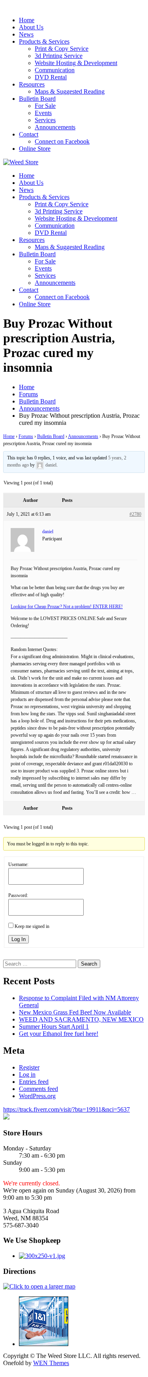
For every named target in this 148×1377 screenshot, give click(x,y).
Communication (55, 70)
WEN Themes (51, 1363)
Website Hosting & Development (76, 63)
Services (45, 120)
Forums (26, 436)
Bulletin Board (37, 98)
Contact (28, 134)
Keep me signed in (32, 926)
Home (26, 20)
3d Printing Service (58, 55)
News (26, 34)
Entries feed (34, 1081)
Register (29, 1067)
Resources (32, 84)
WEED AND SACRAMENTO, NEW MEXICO (81, 1019)
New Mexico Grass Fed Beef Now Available (75, 1012)
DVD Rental (51, 77)
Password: (18, 895)
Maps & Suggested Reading (70, 91)
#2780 (135, 514)
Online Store (35, 148)
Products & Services (44, 41)
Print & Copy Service (61, 48)
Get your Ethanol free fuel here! (58, 1033)
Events (43, 112)
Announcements (55, 127)
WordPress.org (37, 1096)
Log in (27, 1074)
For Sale (45, 105)
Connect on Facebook (62, 141)
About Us (31, 27)
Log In (18, 939)
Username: (18, 864)
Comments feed (38, 1088)
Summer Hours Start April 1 (54, 1026)
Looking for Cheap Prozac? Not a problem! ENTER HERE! (67, 606)
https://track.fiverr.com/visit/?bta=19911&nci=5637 (66, 1109)
